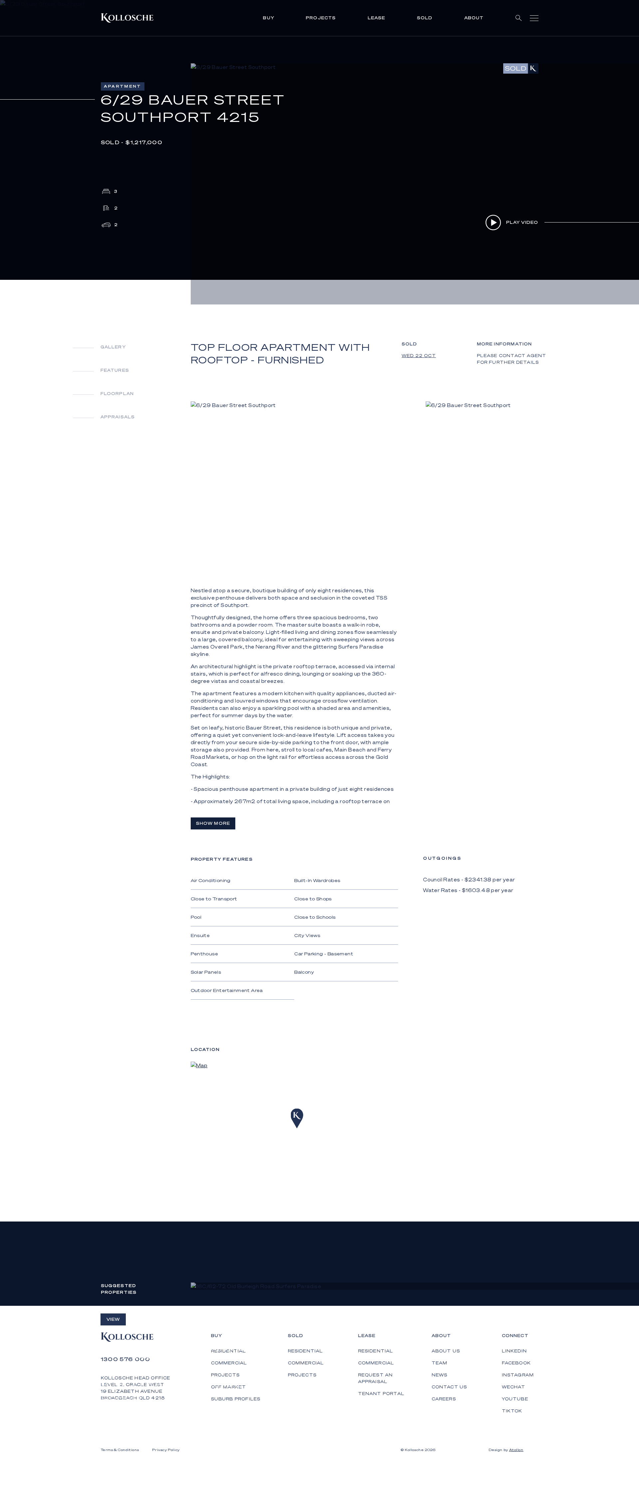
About (474, 17)
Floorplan (117, 393)
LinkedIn (514, 1350)
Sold (425, 17)
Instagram (518, 1374)
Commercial (306, 1362)
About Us (446, 1350)
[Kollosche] (127, 18)
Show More (213, 823)
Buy (268, 17)
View (113, 1319)
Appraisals (118, 416)
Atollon (516, 1450)
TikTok (512, 1410)
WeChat (514, 1386)
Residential (305, 1350)
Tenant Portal (381, 1393)
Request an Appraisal (375, 1378)
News (440, 1374)
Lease (376, 17)
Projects (321, 17)
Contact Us (449, 1386)
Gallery (113, 346)
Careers (444, 1398)
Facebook (516, 1362)
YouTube (515, 1398)
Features (115, 370)
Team (440, 1362)
